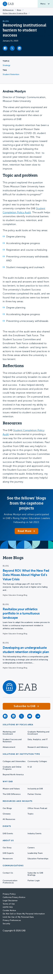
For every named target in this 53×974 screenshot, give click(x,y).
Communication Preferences (10, 882)
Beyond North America (13, 775)
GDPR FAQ (8, 907)
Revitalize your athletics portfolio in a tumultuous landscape (21, 613)
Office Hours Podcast (37, 808)
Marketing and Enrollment (9, 733)
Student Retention (11, 74)
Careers (31, 848)
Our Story (7, 848)
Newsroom (8, 859)
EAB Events (8, 833)
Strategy (6, 65)
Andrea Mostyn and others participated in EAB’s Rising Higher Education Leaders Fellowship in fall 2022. (26, 518)
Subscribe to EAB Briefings (35, 874)
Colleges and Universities (14, 761)
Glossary (6, 814)
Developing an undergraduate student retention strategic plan (26, 650)
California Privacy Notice (14, 897)
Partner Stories (34, 794)
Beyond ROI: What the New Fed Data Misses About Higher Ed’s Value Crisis (26, 575)
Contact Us (8, 873)
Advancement (9, 747)
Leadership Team (35, 853)
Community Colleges (37, 761)
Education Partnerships (38, 859)
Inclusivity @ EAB (35, 789)
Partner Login (34, 881)
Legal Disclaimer (10, 901)
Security (6, 924)
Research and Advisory (38, 747)
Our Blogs (7, 808)
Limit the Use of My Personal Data (18, 917)
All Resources (8, 10)
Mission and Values (11, 789)
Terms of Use (9, 904)
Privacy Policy (9, 894)
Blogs (19, 10)
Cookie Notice (9, 910)
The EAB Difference (12, 794)
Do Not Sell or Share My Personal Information (24, 914)
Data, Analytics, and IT (38, 739)
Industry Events (34, 833)
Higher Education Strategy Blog (15, 13)
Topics (30, 814)
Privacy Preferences (12, 920)
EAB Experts (8, 853)
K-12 (30, 767)
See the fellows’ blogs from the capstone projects (26, 503)
